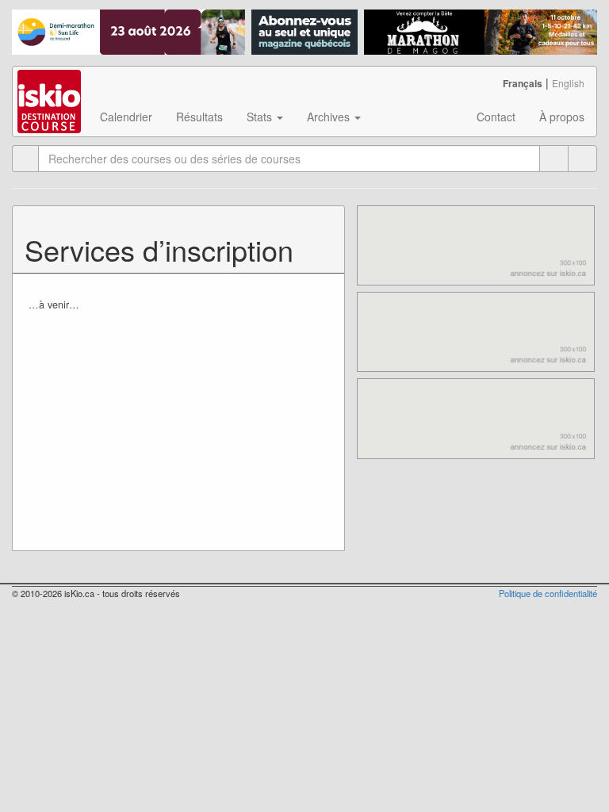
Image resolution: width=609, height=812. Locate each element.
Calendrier (126, 116)
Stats (261, 116)
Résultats (199, 116)
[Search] (582, 158)
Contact (496, 116)
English (568, 83)
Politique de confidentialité (548, 593)
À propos (561, 116)
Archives (330, 116)
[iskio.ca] (50, 86)
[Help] (554, 158)
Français (522, 83)
